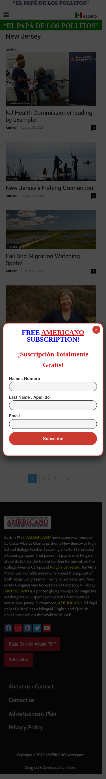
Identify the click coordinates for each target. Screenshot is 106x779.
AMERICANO (62, 332)
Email (14, 415)
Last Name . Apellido (29, 397)
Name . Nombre (24, 378)
